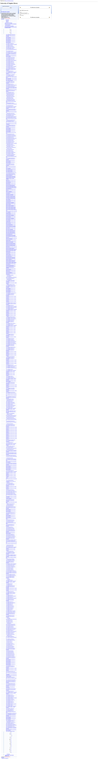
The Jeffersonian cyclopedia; (5, 11)
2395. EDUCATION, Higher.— (10, 105)
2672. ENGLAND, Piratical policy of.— (11, 512)
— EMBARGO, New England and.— (10, 356)
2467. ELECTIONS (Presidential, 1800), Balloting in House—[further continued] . (11, 208)
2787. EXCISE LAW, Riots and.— (10, 652)
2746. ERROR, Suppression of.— (10, 605)
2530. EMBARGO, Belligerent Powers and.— (11, 307)
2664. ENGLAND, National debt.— (10, 499)
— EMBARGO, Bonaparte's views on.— (11, 316)
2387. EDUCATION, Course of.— (10, 92)
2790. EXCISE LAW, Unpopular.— (10, 655)
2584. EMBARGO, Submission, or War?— (11, 378)
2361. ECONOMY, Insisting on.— (10, 61)
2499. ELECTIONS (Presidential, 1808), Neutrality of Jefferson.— (11, 259)
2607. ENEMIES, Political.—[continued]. (11, 408)
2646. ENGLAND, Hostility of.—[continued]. (11, 471)
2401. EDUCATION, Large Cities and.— (11, 114)
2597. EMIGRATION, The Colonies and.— (11, 396)
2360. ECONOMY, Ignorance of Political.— (11, 60)
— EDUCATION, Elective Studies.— (10, 96)
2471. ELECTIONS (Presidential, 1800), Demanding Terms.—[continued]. (11, 215)
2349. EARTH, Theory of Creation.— (10, 47)
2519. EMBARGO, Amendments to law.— (11, 292)
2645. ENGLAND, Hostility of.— (10, 470)
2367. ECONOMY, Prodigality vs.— (10, 67)
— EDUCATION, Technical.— (9, 144)
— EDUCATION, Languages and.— (10, 113)
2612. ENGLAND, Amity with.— (10, 417)
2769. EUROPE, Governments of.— (10, 632)
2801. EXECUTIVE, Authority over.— (10, 671)
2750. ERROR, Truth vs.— (9, 609)
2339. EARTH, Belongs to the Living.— (11, 34)
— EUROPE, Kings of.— (9, 635)
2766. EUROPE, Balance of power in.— (11, 629)
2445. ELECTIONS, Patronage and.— (10, 173)
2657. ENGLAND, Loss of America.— (10, 490)
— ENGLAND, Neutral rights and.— (10, 503)
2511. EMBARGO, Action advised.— (10, 280)
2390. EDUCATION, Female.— (10, 98)
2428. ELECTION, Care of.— (9, 150)
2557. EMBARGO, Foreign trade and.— (11, 342)
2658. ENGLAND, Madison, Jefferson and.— (11, 491)
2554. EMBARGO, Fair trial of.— (10, 339)
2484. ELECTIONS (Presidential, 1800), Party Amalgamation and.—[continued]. (11, 235)
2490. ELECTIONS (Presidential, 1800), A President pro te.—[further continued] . (11, 244)
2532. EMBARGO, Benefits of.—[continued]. (11, 309)
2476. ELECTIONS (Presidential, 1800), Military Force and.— (11, 222)
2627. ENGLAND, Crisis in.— (9, 442)
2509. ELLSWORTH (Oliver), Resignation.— (11, 277)
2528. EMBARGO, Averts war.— (10, 305)
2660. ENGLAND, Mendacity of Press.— (11, 493)
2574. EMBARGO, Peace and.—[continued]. (11, 365)
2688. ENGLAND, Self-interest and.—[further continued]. (10, 533)
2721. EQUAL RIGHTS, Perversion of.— (11, 575)
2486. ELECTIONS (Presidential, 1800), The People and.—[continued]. (11, 238)
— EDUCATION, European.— (9, 97)
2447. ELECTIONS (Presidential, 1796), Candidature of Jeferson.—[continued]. (11, 176)
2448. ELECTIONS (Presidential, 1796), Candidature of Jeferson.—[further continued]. (11, 178)
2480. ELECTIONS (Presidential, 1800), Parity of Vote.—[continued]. (11, 229)
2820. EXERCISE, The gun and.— (10, 695)
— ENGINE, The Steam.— (9, 414)
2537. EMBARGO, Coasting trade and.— (11, 317)
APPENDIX (8, 754)
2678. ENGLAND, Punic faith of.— (10, 520)
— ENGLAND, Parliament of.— (10, 504)
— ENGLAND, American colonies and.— (11, 416)
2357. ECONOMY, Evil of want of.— (10, 57)
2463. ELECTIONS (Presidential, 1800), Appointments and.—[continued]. (11, 202)
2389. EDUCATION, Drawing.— (10, 95)
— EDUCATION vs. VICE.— (9, 146)
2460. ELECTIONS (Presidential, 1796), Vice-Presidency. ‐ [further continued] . (11, 197)
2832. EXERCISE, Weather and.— (10, 708)
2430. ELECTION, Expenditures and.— (11, 152)
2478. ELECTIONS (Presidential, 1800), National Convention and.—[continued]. (11, 226)
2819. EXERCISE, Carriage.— (9, 694)
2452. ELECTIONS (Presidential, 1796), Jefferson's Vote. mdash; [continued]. (11, 185)
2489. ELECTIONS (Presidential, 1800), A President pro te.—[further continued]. (11, 243)
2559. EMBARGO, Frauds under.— (10, 344)
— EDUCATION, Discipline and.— (10, 94)
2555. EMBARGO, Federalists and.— (10, 340)
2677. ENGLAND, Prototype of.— (10, 519)
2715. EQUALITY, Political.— (9, 568)
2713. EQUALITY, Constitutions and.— (11, 566)
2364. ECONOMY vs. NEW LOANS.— (10, 64)
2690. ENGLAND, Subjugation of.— (10, 535)
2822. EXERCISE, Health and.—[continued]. (11, 697)
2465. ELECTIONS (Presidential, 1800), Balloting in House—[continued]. (11, 205)
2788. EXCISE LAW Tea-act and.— (10, 653)
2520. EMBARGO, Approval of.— (10, 293)
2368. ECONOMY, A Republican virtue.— (11, 68)
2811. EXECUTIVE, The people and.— (10, 684)
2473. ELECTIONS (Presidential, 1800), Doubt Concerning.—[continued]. (11, 218)
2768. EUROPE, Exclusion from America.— (11, 631)
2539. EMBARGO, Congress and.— (10, 319)
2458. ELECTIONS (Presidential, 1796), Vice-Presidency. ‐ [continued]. (11, 194)
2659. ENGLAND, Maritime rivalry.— (10, 492)
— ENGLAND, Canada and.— (9, 423)
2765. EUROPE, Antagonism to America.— (11, 628)
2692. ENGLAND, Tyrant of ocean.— (10, 537)
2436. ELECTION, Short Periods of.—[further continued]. (10, 160)
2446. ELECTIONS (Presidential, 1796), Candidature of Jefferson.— (11, 175)
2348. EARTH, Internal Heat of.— (10, 46)
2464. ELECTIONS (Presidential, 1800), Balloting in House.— (11, 204)
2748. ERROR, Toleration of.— (10, 607)
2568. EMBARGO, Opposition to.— (10, 357)
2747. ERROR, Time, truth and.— (10, 606)
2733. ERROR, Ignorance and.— (10, 591)
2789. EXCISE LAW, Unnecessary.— (10, 654)
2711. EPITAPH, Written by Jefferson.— (11, 564)
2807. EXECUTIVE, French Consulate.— (11, 679)
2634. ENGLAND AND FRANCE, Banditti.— (11, 452)
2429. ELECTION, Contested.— (10, 151)
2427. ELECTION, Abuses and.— (10, 149)
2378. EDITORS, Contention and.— (10, 81)
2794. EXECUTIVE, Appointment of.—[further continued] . (10, 661)
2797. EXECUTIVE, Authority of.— (10, 665)
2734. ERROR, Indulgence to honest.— (10, 592)
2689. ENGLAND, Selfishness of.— (10, 534)
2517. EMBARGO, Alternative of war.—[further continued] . (11, 289)
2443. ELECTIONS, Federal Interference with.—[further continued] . (11, 171)
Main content (7, 0)
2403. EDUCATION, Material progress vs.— (11, 116)
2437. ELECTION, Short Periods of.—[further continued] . (10, 162)
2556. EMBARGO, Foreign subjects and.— (11, 341)
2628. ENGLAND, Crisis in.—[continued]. (11, 443)
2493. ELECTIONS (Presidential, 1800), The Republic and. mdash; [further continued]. (11, 249)
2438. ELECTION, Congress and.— (10, 163)
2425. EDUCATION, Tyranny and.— (10, 145)
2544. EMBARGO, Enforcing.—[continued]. (11, 325)
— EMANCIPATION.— (9, 279)
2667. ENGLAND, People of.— (10, 505)
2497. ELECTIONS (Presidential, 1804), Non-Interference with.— (11, 256)
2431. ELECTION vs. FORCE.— (10, 153)
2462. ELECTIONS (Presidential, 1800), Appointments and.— (11, 200)
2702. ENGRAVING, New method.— (10, 552)
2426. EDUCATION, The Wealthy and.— (11, 147)
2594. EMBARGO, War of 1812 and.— (10, 392)
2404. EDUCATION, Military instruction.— (11, 117)
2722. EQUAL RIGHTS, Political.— (10, 576)
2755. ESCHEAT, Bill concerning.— (10, 615)
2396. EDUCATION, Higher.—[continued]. (11, 106)
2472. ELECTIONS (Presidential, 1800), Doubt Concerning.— (11, 216)
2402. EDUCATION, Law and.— (10, 115)
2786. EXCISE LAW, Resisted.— (10, 651)
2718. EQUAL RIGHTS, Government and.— (11, 571)
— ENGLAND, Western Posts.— (10, 551)
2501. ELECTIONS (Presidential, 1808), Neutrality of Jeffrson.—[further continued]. (11, 262)
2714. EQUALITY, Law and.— (10, 567)
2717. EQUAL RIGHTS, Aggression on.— (11, 570)
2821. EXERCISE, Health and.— (10, 696)
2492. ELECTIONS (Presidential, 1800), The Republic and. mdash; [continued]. (11, 248)
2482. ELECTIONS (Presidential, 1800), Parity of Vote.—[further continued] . (11, 232)
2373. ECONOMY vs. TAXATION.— (10, 74)
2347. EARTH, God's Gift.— (9, 45)
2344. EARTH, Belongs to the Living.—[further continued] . (10, 42)
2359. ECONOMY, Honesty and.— (10, 59)
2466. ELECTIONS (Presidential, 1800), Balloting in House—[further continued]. (11, 207)
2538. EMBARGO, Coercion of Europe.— (11, 318)
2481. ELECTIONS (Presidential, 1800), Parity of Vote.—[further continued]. (11, 230)
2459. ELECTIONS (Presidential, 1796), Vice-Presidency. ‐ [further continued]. (11, 196)
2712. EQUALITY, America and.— (10, 565)
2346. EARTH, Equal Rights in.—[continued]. (11, 44)
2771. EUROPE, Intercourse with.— (10, 634)
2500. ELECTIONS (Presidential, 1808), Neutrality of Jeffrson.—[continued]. (11, 260)
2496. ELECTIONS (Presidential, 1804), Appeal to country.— (11, 254)
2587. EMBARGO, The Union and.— (10, 382)
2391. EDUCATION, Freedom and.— (10, 100)
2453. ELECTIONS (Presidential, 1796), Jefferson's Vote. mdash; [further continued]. (11, 186)
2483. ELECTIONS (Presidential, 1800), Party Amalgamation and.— (11, 233)
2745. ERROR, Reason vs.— (9, 604)
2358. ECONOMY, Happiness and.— (10, 58)
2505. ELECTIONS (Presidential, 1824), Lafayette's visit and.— (11, 269)
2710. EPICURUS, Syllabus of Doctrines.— (11, 563)
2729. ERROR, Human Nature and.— (10, 585)
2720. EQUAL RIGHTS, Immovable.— (10, 574)
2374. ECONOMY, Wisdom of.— (10, 75)
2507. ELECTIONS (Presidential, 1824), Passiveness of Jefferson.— (11, 272)
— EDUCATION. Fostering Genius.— (10, 99)
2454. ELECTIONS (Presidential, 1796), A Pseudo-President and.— (11, 188)
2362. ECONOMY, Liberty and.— (10, 62)
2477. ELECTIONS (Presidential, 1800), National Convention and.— (11, 224)
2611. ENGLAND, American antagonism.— (11, 415)
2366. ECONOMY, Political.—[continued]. (11, 66)
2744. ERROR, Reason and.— (9, 603)
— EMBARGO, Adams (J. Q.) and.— (10, 284)
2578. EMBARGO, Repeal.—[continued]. (11, 370)
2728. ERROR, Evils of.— (9, 584)
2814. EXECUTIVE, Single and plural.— (11, 688)
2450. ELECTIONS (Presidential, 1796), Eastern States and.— (11, 181)
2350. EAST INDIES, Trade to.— (10, 48)
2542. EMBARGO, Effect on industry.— (11, 323)
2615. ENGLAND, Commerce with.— (10, 424)
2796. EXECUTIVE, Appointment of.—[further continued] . (10, 664)
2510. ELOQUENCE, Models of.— (10, 278)
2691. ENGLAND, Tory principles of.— (11, 536)
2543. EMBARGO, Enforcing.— (10, 324)
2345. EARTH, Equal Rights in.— (10, 43)
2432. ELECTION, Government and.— (10, 154)
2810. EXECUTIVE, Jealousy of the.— (10, 683)
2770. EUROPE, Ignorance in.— (10, 633)
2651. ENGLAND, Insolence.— (10, 480)
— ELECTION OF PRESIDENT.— (10, 155)
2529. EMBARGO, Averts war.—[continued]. (11, 306)
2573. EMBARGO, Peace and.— (10, 364)
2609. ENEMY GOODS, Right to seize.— (11, 410)
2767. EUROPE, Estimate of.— (10, 630)
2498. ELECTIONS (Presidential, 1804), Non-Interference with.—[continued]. (11, 257)
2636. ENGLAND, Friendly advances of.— (11, 455)
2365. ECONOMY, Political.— (9, 65)
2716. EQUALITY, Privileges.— (10, 569)
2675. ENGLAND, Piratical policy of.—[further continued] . (10, 516)
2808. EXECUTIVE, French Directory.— (11, 680)
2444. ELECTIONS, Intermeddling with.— (11, 172)
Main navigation (11, 0)
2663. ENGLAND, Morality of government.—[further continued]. (11, 498)
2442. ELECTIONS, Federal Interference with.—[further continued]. (11, 169)
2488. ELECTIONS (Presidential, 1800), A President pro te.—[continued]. (11, 241)
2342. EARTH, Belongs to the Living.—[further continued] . (10, 38)
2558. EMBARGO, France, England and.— (11, 343)
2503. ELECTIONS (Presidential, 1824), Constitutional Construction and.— (11, 265)
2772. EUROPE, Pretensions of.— (10, 636)
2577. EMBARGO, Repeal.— (9, 369)
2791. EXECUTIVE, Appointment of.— (11, 656)
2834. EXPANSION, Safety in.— (10, 710)
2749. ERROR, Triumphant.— (9, 608)
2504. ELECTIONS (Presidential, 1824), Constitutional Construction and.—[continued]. (11, 267)
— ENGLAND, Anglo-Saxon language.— (11, 418)
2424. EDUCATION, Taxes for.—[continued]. (11, 143)
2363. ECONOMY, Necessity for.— (10, 63)
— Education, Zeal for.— (9, 148)
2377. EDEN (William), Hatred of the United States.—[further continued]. (11, 80)
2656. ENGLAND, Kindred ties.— (10, 489)
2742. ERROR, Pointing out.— (9, 601)
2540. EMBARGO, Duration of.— (10, 320)
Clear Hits (2, 757)
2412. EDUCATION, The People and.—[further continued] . (10, 129)
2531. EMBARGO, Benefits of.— (10, 308)
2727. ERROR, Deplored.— (9, 583)
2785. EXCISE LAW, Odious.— (10, 650)
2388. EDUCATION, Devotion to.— (10, 93)
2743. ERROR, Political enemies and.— (10, 602)
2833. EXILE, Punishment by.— (10, 709)
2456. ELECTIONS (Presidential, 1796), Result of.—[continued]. (11, 191)
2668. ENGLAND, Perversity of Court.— (11, 506)
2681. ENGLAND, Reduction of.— (10, 524)
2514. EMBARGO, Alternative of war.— (11, 285)
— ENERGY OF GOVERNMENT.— (10, 413)
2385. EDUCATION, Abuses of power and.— (11, 89)
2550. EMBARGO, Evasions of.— (10, 334)
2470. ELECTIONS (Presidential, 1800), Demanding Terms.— (11, 213)
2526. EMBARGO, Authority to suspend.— (11, 302)
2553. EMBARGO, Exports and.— (10, 338)
